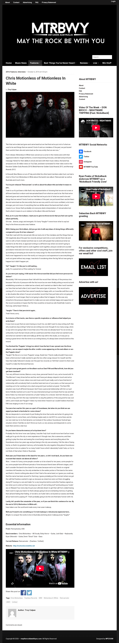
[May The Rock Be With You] (61, 29)
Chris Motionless (17, 598)
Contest (82, 99)
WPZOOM (109, 639)
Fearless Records (31, 598)
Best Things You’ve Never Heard (59, 63)
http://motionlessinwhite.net (24, 546)
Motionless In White (51, 598)
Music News (21, 63)
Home (9, 63)
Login (113, 1)
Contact (16, 2)
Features (34, 63)
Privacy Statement (49, 2)
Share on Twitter (29, 592)
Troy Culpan (12, 89)
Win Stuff (106, 63)
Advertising (27, 2)
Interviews (22, 72)
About (7, 2)
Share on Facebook (23, 592)
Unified (14, 602)
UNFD (8, 602)
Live (95, 63)
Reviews (84, 63)
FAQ (36, 2)
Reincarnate (64, 598)
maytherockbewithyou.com (31, 639)
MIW (40, 598)
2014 (8, 72)
